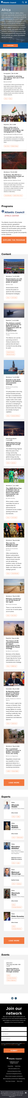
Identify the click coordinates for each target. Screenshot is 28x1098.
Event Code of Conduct (10, 1081)
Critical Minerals (8, 195)
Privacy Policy (10, 1066)
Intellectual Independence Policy (14, 1071)
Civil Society (14, 297)
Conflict (8, 771)
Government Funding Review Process (14, 1073)
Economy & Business (16, 907)
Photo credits (19, 1081)
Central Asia (14, 723)
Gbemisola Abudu (15, 894)
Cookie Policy (17, 1066)
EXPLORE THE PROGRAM (14, 240)
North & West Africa (18, 195)
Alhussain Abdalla (15, 806)
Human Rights (15, 771)
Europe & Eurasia (10, 351)
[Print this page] (12, 998)
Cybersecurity (20, 837)
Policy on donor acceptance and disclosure (14, 1076)
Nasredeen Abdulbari (15, 847)
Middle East (13, 666)
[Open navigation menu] (26, 2)
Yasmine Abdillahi (14, 826)
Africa (5, 98)
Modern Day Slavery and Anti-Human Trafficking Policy (14, 1078)
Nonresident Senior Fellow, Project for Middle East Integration (17, 852)
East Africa (6, 146)
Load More (14, 782)
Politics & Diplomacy (11, 980)
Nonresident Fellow (16, 829)
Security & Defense (15, 415)
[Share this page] (16, 998)
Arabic (18, 816)
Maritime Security (10, 354)
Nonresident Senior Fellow (17, 808)
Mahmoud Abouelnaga (16, 873)
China (10, 98)
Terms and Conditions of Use (11, 1044)
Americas (13, 462)
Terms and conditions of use (14, 1068)
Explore (10, 45)
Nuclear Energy (14, 146)
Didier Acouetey (17, 916)
